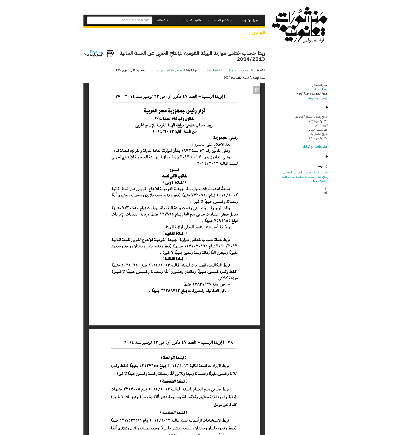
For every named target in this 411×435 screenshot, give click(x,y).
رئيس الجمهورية (318, 98)
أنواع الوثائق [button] (251, 20)
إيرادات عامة (321, 172)
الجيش (287, 172)
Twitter (326, 192)
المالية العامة (214, 70)
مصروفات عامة (319, 181)
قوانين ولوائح (175, 70)
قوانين (159, 70)
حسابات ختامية (305, 177)
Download (97, 51)
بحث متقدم (162, 20)
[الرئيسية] (299, 25)
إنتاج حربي (322, 177)
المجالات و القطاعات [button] (222, 20)
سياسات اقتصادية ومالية (240, 70)
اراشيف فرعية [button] (193, 20)
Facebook (326, 188)
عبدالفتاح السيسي (317, 89)
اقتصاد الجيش (302, 172)
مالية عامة (288, 177)
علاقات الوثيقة (315, 147)
